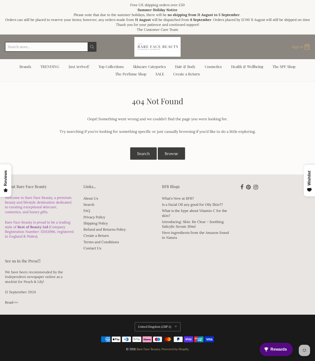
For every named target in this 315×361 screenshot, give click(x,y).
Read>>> (11, 302)
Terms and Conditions (101, 242)
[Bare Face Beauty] (157, 47)
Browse (171, 153)
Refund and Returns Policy (104, 229)
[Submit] (92, 47)
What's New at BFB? (178, 198)
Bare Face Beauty (148, 349)
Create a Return (186, 73)
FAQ (86, 210)
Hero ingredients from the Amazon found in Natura (195, 235)
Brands (25, 66)
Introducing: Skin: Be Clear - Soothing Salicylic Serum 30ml (193, 224)
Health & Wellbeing (247, 66)
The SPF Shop (284, 66)
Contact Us (92, 248)
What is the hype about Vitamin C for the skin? (194, 213)
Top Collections (111, 66)
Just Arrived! (79, 66)
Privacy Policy (94, 217)
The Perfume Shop (130, 73)
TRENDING (49, 66)
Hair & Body (185, 66)
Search (143, 153)
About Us (90, 198)
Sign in (297, 46)
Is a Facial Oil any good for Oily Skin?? (192, 204)
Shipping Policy (95, 223)
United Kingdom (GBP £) (154, 326)
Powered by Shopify (175, 349)
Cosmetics (213, 66)
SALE (160, 73)
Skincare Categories (149, 66)
